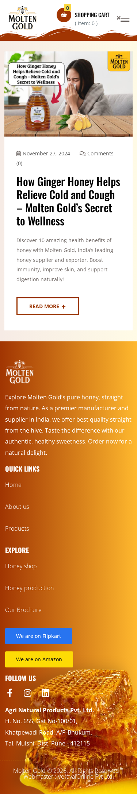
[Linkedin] (45, 693)
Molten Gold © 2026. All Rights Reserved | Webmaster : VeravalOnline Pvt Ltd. (68, 774)
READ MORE (44, 306)
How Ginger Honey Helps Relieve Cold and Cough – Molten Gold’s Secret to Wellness (68, 201)
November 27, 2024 (46, 153)
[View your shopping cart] (64, 15)
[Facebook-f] (9, 693)
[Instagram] (27, 693)
